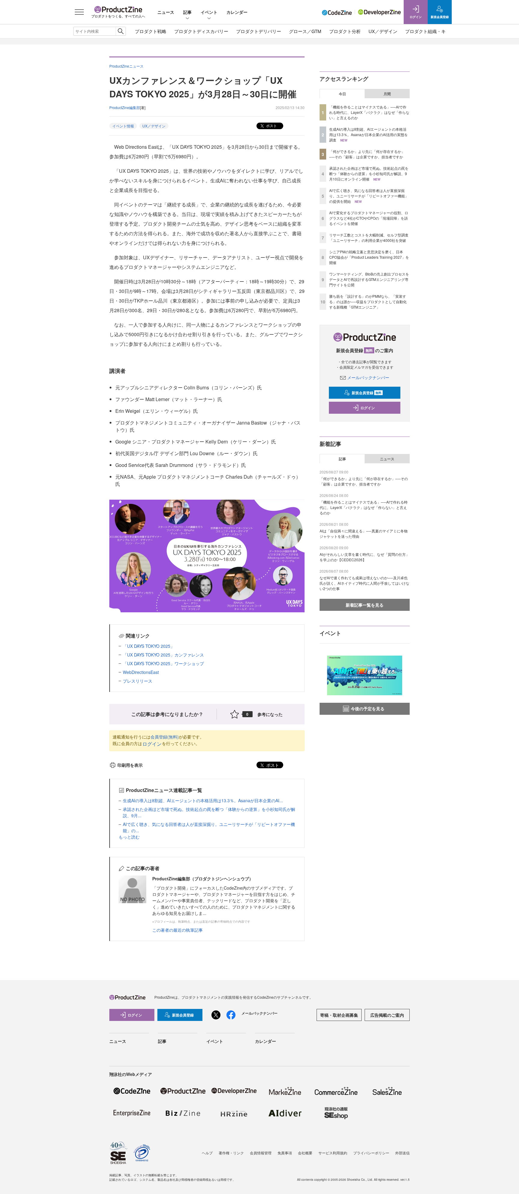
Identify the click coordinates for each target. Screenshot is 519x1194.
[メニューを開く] (79, 12)
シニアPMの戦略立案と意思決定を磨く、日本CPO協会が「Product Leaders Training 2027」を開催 (369, 257)
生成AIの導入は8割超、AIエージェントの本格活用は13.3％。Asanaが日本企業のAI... (203, 800)
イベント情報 (123, 125)
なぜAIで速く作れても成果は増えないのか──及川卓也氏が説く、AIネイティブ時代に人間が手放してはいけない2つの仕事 (364, 583)
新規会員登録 (366, 392)
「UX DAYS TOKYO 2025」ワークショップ (163, 663)
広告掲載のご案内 (387, 1015)
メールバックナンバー (368, 377)
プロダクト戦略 (150, 31)
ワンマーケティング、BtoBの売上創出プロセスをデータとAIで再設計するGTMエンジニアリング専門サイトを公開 (369, 279)
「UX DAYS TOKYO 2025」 (149, 646)
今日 (342, 93)
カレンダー (236, 12)
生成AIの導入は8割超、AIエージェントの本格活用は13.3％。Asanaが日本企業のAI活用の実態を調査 (368, 134)
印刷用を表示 (130, 765)
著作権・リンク (231, 1152)
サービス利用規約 (332, 1152)
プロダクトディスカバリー (201, 31)
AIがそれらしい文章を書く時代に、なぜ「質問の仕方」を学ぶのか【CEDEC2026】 (364, 557)
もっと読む (129, 837)
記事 (187, 12)
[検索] (121, 31)
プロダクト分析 (345, 31)
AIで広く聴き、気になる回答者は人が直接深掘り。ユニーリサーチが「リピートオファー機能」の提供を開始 (368, 196)
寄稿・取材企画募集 (339, 1015)
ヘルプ (207, 1152)
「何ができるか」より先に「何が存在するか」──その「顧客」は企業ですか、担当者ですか (367, 154)
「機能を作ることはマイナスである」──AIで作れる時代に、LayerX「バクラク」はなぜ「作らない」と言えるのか (369, 112)
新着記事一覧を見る (365, 605)
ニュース (165, 12)
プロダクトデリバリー (258, 31)
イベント (209, 12)
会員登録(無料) (164, 737)
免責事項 (285, 1152)
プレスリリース (137, 681)
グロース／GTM (305, 31)
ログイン (152, 743)
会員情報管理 (261, 1152)
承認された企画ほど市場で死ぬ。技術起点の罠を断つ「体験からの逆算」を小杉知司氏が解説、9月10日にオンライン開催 (368, 173)
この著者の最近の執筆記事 (177, 930)
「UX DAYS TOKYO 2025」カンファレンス (163, 655)
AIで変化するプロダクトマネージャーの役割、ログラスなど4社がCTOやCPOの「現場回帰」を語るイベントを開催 (368, 218)
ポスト (271, 125)
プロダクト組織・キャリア (432, 31)
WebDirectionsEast (141, 672)
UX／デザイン (383, 31)
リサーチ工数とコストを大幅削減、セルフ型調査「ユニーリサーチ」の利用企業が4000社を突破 (368, 237)
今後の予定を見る (367, 708)
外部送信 (402, 1152)
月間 (387, 93)
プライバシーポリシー (371, 1152)
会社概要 (305, 1152)
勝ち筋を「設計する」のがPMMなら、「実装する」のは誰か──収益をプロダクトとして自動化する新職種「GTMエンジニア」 (368, 301)
